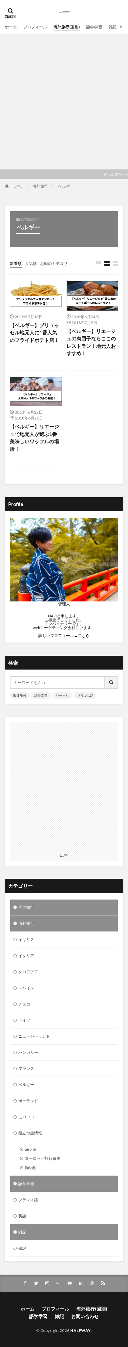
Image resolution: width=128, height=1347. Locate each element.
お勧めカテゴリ (54, 263)
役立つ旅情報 (30, 1133)
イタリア (26, 955)
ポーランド (28, 1100)
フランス (26, 1068)
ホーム (11, 26)
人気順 (31, 263)
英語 (22, 1215)
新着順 (16, 263)
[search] (111, 682)
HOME (17, 186)
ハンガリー (28, 1052)
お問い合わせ (85, 1316)
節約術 (31, 1167)
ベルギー (66, 186)
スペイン (26, 987)
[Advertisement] (64, 102)
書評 (22, 1248)
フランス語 (85, 696)
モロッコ (26, 1116)
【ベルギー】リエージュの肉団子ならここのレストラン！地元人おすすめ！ (91, 342)
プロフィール (35, 26)
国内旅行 (26, 907)
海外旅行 (40, 186)
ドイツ (24, 1020)
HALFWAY (80, 1330)
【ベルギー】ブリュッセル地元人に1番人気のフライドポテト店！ (34, 332)
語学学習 (94, 26)
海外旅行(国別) (66, 26)
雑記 (113, 26)
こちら (84, 635)
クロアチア (28, 971)
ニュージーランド (34, 1036)
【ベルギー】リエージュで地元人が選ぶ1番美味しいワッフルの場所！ (34, 437)
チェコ (24, 1004)
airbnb (30, 1149)
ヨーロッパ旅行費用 (42, 1158)
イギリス (26, 939)
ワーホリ (62, 696)
